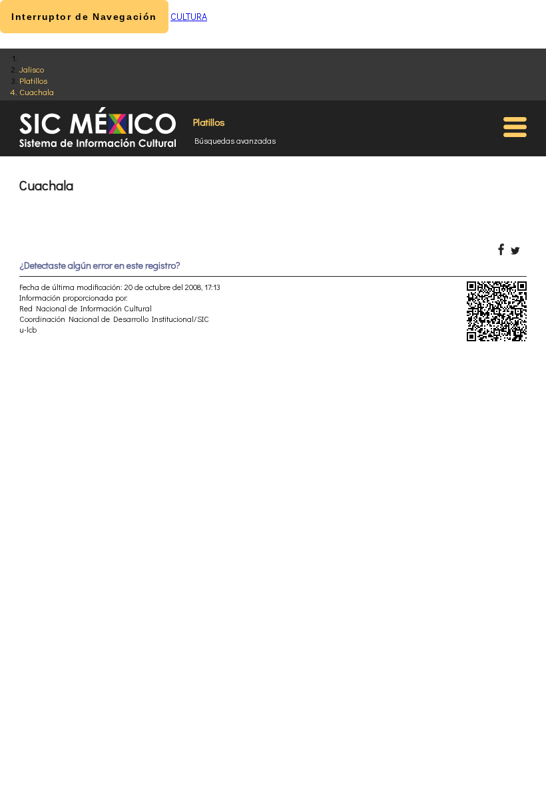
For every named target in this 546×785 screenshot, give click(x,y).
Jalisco (31, 69)
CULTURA (188, 16)
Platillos (33, 80)
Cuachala (36, 91)
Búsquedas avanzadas (235, 140)
